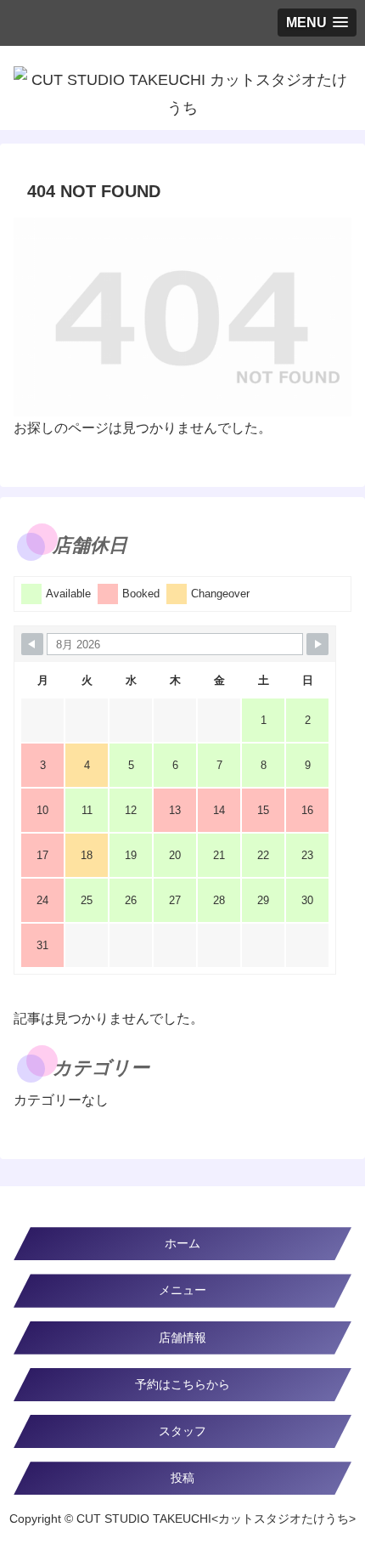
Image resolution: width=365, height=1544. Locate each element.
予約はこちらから (182, 1384)
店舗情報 (182, 1337)
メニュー (182, 1290)
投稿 (182, 1478)
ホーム (182, 1243)
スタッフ (182, 1431)
